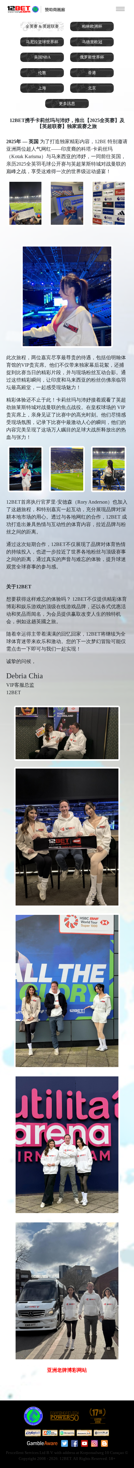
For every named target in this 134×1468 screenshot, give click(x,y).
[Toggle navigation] (120, 8)
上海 (42, 88)
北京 (92, 88)
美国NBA (42, 57)
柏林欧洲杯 (92, 26)
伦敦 (42, 72)
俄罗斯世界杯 (92, 57)
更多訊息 (67, 103)
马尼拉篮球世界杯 (42, 42)
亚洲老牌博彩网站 (67, 1370)
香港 (92, 72)
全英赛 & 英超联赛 (42, 26)
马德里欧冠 (92, 42)
